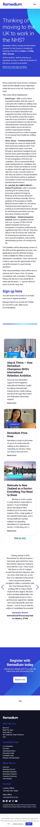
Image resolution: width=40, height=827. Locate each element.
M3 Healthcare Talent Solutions (13, 735)
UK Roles (6, 748)
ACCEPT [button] (29, 824)
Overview (6, 767)
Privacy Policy (31, 805)
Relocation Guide (8, 753)
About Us (6, 728)
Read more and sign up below (15, 67)
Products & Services (10, 776)
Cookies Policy (7, 807)
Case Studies (7, 779)
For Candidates (8, 746)
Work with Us (7, 732)
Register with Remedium (11, 758)
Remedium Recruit (9, 769)
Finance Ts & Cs (31, 807)
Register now (20, 680)
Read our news (20, 538)
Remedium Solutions (10, 774)
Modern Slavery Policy (19, 807)
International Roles (9, 751)
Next (37, 587)
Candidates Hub (8, 755)
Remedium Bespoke (10, 772)
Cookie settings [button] (18, 824)
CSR (4, 737)
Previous (2, 587)
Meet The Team (8, 730)
